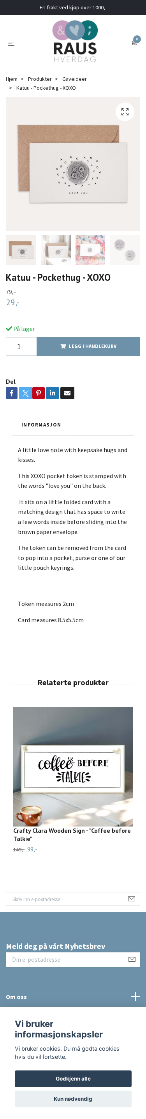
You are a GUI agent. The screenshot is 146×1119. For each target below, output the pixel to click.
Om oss (16, 997)
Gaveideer (74, 78)
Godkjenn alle (73, 1078)
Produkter (40, 78)
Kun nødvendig (73, 1099)
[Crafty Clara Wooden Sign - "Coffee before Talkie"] (73, 767)
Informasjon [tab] (41, 424)
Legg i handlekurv (92, 346)
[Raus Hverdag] (74, 43)
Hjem (12, 78)
